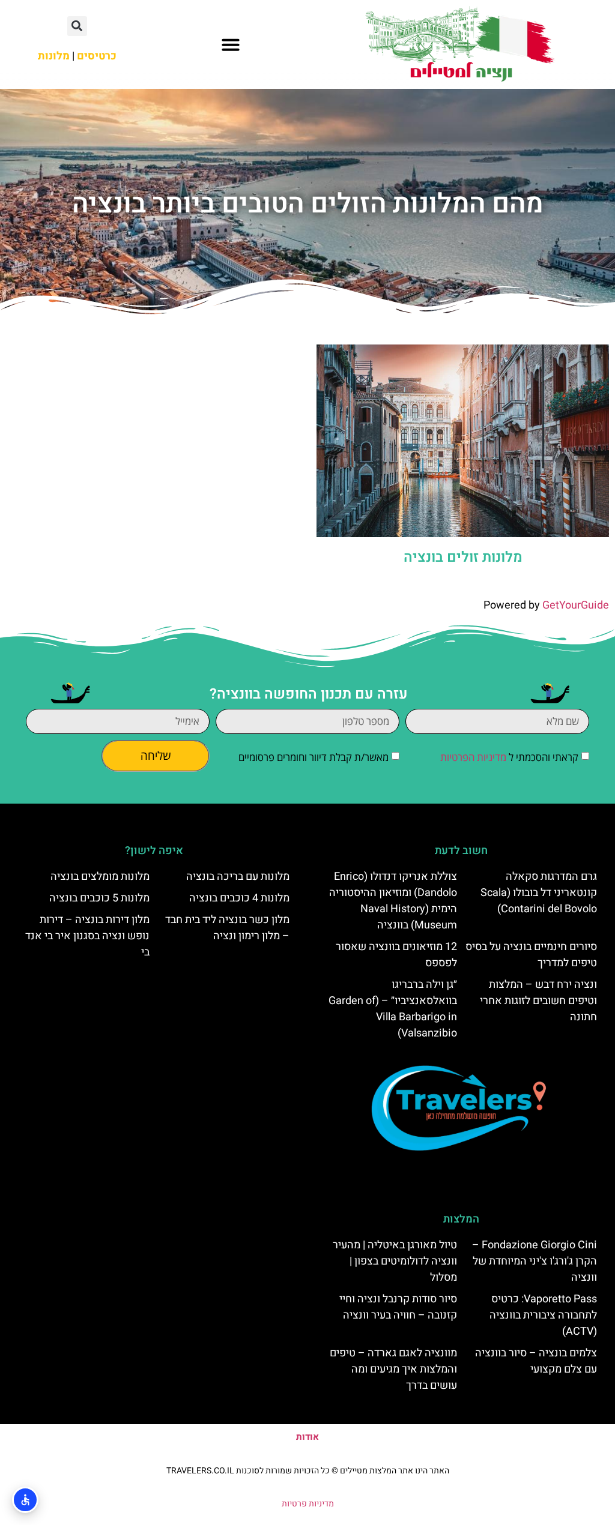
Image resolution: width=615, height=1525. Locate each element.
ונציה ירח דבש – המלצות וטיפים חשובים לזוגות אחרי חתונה (538, 1000)
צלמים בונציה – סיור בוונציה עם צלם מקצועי (536, 1361)
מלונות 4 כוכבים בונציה (239, 898)
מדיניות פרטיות (308, 1503)
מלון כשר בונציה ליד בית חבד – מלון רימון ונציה (227, 928)
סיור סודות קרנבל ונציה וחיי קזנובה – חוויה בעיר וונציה (398, 1307)
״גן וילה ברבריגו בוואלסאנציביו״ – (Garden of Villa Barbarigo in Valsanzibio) (393, 1008)
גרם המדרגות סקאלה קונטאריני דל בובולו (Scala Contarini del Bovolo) (538, 892)
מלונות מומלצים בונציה (100, 876)
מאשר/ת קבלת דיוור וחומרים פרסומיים (313, 757)
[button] (230, 44)
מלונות (54, 56)
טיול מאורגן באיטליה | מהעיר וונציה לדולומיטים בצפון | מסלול (395, 1261)
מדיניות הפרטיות (473, 757)
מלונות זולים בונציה (463, 557)
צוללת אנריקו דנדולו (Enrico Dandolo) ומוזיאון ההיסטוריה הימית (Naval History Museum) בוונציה (393, 900)
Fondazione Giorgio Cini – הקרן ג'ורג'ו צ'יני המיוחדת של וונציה (534, 1261)
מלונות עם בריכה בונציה (237, 876)
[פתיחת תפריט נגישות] (25, 1500)
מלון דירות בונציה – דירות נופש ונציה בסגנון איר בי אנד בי (87, 936)
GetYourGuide (575, 605)
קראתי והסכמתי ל (509, 757)
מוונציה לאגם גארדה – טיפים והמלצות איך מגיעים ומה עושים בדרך (393, 1369)
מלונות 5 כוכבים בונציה (99, 898)
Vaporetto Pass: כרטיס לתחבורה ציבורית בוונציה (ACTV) (543, 1315)
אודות (307, 1436)
